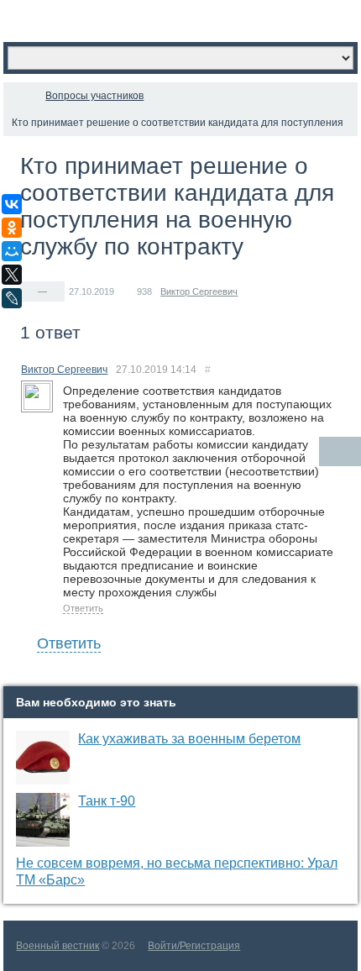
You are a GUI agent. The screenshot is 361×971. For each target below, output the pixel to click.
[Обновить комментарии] (340, 451)
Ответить (83, 608)
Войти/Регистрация (194, 946)
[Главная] (18, 95)
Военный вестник (57, 946)
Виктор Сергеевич (199, 291)
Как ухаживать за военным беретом (189, 739)
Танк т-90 (106, 801)
